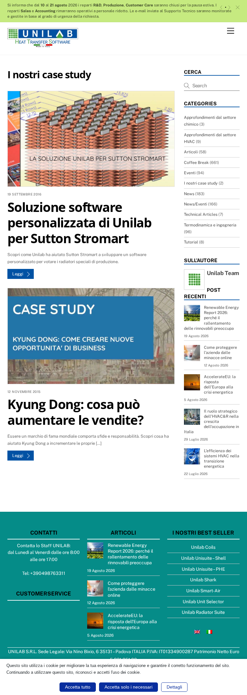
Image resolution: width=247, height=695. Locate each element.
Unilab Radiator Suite (203, 612)
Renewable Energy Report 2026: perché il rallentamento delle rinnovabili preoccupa (211, 317)
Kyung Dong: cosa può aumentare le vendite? (75, 411)
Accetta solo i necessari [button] (128, 687)
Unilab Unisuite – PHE (203, 569)
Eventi (190, 172)
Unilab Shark (203, 579)
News (189, 193)
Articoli (191, 151)
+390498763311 (47, 573)
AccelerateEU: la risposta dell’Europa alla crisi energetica (220, 384)
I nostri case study (201, 183)
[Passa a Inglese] (197, 631)
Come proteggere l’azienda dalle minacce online (220, 352)
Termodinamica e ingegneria (210, 225)
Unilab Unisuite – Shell (203, 558)
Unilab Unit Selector (203, 601)
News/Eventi (195, 204)
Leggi (17, 273)
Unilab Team (223, 273)
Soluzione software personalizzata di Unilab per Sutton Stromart (79, 222)
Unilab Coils (203, 547)
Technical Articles (200, 214)
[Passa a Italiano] (209, 631)
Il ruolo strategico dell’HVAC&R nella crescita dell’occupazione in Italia (211, 421)
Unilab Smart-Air (203, 590)
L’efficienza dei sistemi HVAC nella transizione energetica (221, 458)
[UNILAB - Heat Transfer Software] (42, 44)
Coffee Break (196, 162)
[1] (225, 7)
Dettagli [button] (174, 687)
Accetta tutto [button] (77, 687)
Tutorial (191, 242)
